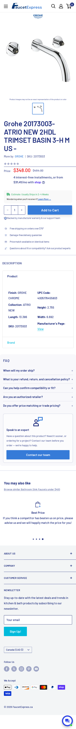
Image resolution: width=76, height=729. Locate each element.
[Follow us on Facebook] (6, 669)
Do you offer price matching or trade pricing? (31, 405)
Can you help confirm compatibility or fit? (29, 388)
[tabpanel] (38, 309)
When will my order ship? (19, 370)
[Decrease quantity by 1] (7, 210)
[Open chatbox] (67, 720)
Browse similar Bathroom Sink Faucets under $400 (32, 489)
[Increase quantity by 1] (21, 210)
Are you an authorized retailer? (23, 397)
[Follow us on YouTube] (36, 669)
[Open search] (53, 6)
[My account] (61, 6)
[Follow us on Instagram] (21, 669)
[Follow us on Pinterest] (29, 669)
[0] (68, 6)
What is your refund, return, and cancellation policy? (36, 379)
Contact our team (38, 455)
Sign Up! (15, 631)
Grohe (19, 156)
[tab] (38, 276)
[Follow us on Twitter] (14, 669)
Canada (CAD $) (14, 649)
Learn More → (44, 199)
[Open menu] (6, 6)
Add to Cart (50, 210)
